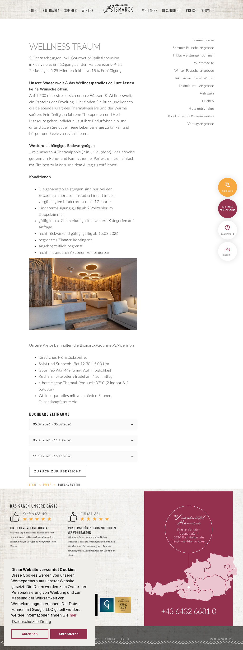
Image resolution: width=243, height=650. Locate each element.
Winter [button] (87, 11)
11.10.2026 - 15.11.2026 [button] (52, 456)
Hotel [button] (33, 11)
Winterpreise (204, 63)
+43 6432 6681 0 (188, 611)
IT (128, 639)
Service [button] (207, 11)
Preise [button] (191, 11)
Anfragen (207, 93)
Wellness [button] (149, 11)
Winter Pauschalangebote (194, 70)
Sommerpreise (203, 40)
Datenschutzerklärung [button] (31, 622)
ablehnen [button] (30, 634)
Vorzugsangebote (200, 124)
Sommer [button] (70, 11)
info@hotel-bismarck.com (189, 541)
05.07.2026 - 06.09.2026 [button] (52, 424)
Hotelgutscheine (201, 108)
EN (123, 639)
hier (73, 615)
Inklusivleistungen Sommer (193, 55)
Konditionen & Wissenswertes (191, 116)
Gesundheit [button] (171, 11)
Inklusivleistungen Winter (194, 78)
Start (33, 485)
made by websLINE (221, 639)
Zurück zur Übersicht (57, 471)
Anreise (110, 639)
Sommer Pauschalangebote (193, 48)
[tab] (83, 424)
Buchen (208, 101)
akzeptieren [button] (69, 634)
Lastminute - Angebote (196, 86)
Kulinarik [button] (51, 11)
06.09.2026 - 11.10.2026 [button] (52, 440)
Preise (47, 485)
